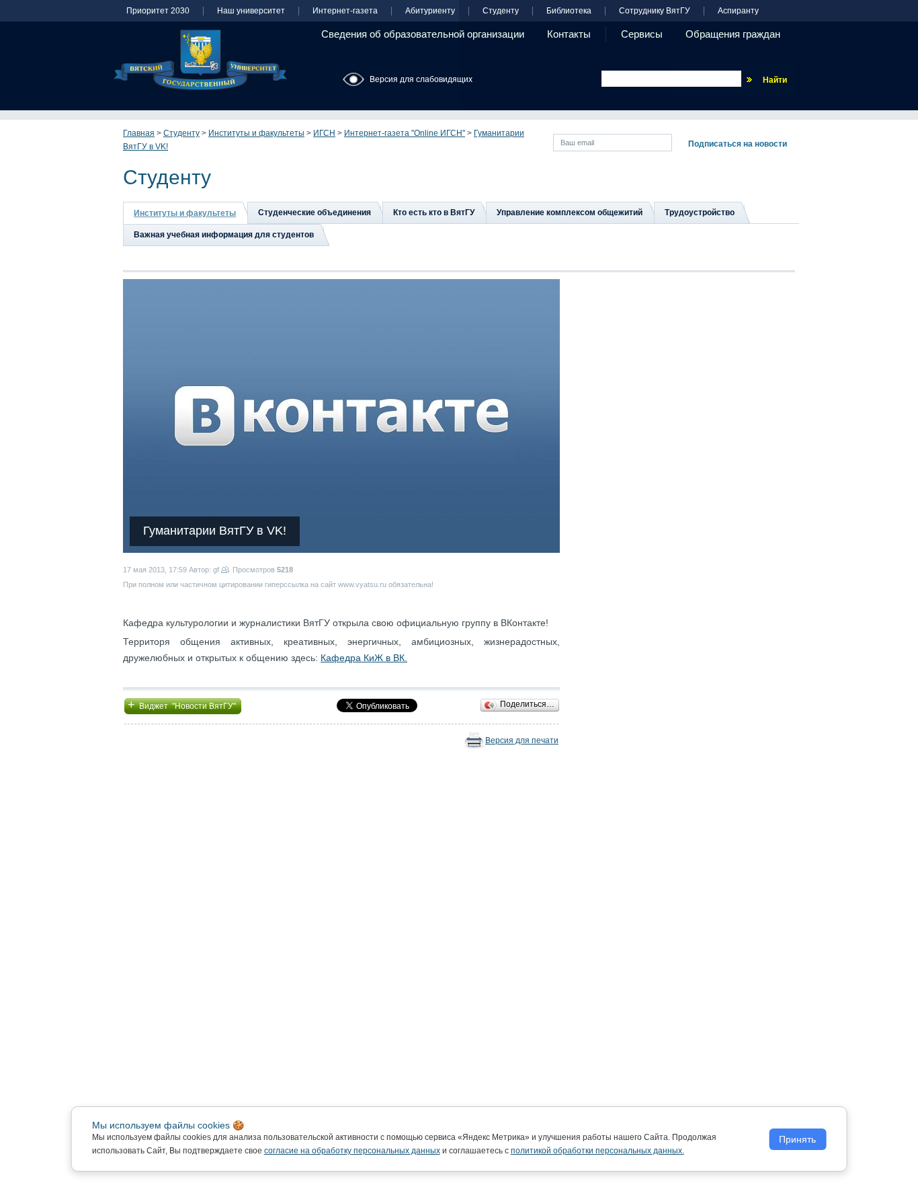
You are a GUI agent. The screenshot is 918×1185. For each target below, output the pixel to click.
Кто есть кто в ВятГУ (433, 212)
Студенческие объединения (314, 212)
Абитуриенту (430, 11)
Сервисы (642, 34)
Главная (139, 133)
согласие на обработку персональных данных (352, 1150)
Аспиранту (738, 11)
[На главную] (200, 60)
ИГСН (324, 133)
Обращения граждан (732, 34)
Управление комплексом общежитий (569, 212)
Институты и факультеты (256, 133)
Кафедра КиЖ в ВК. (364, 657)
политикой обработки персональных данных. (597, 1150)
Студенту (501, 11)
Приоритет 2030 (158, 11)
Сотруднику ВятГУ (654, 11)
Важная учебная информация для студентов (224, 234)
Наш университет (251, 11)
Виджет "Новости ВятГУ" (183, 705)
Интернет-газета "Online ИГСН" (404, 133)
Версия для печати (521, 740)
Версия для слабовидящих (421, 79)
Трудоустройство (700, 212)
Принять (797, 1139)
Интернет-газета (345, 11)
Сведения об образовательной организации (422, 34)
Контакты (569, 34)
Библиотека (568, 11)
